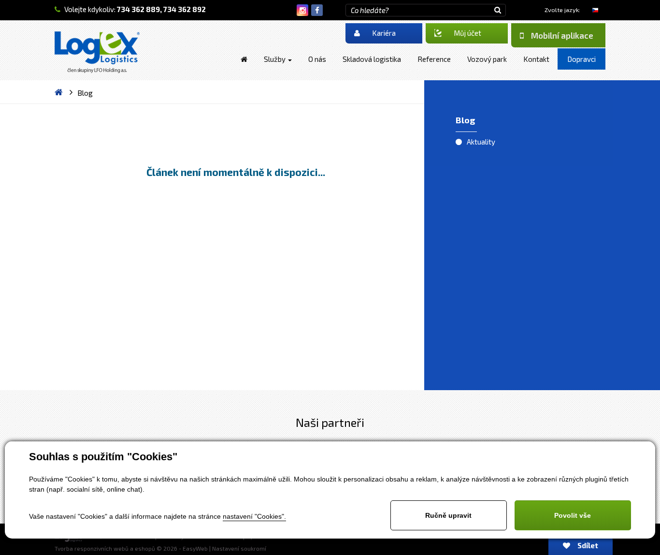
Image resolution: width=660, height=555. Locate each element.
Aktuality (481, 141)
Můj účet (467, 33)
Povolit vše (572, 515)
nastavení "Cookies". (254, 516)
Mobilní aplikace (562, 35)
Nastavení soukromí (239, 548)
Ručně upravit (448, 515)
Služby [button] (275, 59)
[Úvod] (244, 59)
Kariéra (384, 33)
